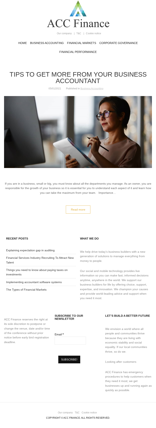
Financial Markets (81, 43)
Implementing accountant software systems (34, 282)
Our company (64, 33)
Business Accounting (47, 43)
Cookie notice (93, 33)
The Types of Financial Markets (26, 289)
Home (22, 43)
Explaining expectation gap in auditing (30, 250)
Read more (78, 209)
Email (59, 334)
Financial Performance (78, 52)
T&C (78, 33)
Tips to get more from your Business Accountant (78, 78)
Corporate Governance (118, 43)
